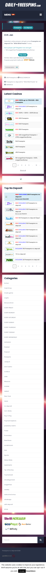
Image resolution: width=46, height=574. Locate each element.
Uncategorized (9, 480)
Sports (6, 455)
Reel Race (7, 440)
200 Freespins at (12, 78)
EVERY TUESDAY (9, 332)
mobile (6, 386)
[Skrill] (8, 519)
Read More (30, 571)
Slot (5, 450)
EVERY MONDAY (9, 313)
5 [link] (29, 266)
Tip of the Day (9, 470)
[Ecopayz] (11, 525)
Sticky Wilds (8, 460)
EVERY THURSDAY (10, 327)
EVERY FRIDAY (8, 308)
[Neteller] (19, 519)
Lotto (6, 377)
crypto (6, 298)
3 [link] (21, 165)
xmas (6, 509)
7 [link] (36, 266)
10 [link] (36, 165)
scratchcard (8, 445)
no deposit (28, 28)
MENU (8, 14)
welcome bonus (10, 494)
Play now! (22, 55)
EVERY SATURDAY (10, 317)
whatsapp (7, 499)
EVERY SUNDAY (9, 322)
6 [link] (32, 266)
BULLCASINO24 (25, 78)
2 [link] (18, 165)
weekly (6, 490)
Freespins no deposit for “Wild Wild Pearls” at (21, 82)
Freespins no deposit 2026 (11, 551)
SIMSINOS (9, 85)
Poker (6, 431)
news (6, 401)
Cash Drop (8, 288)
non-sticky (8, 411)
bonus (6, 283)
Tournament (8, 475)
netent (6, 391)
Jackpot (7, 362)
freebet (7, 347)
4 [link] (25, 165)
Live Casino (8, 367)
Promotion (8, 435)
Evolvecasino (12, 67)
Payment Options (10, 421)
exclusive (7, 342)
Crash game (8, 293)
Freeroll (7, 352)
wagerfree (8, 485)
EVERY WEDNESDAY (10, 337)
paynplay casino (10, 426)
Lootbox (7, 372)
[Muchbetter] (24, 525)
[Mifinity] (11, 531)
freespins (17, 28)
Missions (7, 381)
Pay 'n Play (8, 416)
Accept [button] (21, 571)
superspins (8, 465)
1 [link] (14, 165)
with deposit (8, 504)
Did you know (8, 303)
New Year (7, 396)
